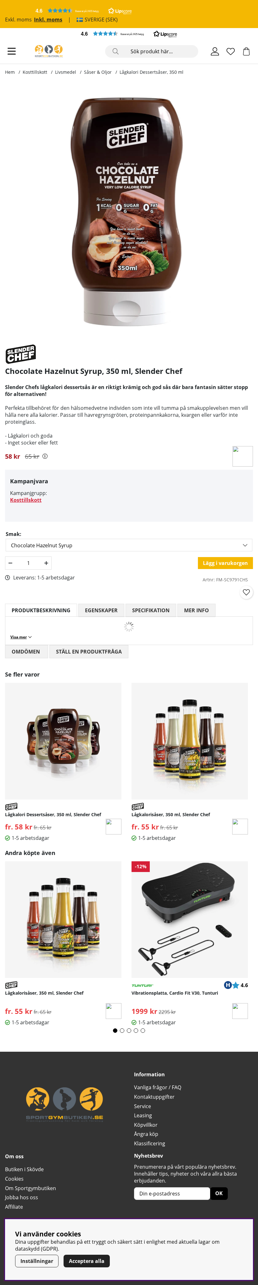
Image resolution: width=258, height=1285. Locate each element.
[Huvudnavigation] (11, 51)
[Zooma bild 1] (126, 212)
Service (142, 1106)
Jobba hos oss (21, 1197)
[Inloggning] (215, 51)
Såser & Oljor (98, 72)
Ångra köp (146, 1134)
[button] (83, 10)
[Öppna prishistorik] (45, 456)
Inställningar (36, 1261)
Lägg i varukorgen (225, 563)
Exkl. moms (18, 19)
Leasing (143, 1115)
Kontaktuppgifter (154, 1097)
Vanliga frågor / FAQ (157, 1087)
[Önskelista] (230, 51)
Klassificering (149, 1143)
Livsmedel (65, 72)
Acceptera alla (86, 1261)
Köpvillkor (146, 1125)
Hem (10, 72)
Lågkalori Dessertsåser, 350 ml (151, 72)
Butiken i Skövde (24, 1169)
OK (219, 1193)
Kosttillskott (35, 72)
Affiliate (14, 1207)
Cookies (14, 1179)
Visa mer (18, 637)
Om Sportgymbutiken (30, 1188)
